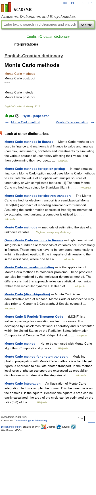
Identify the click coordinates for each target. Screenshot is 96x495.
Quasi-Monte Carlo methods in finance (33, 240)
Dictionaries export (11, 426)
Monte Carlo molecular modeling (29, 267)
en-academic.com (17, 7)
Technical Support (24, 420)
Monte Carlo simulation (72, 122)
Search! (86, 25)
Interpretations (25, 44)
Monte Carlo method (25, 122)
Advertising (41, 420)
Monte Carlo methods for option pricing (34, 168)
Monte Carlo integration (22, 383)
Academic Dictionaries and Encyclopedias (38, 16)
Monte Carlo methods (20, 227)
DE (73, 3)
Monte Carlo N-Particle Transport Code (33, 316)
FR (90, 3)
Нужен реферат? (36, 116)
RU (65, 3)
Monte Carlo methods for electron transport (37, 195)
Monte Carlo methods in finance (28, 141)
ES (81, 3)
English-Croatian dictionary (48, 36)
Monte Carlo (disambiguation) (27, 294)
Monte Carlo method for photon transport (36, 356)
